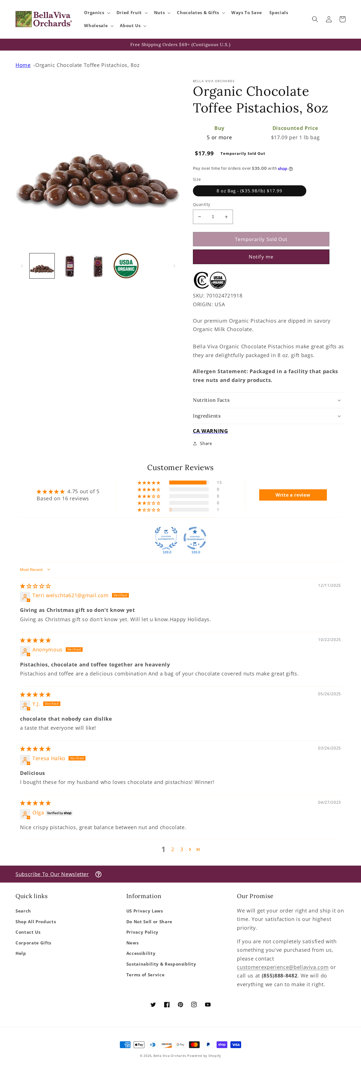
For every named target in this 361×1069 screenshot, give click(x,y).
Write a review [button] (293, 495)
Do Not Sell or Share (149, 922)
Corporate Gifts (33, 943)
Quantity (201, 204)
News (132, 943)
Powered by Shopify (204, 1055)
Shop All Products (36, 922)
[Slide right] (174, 266)
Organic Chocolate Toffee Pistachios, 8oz (87, 65)
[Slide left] (22, 266)
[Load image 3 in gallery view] (97, 265)
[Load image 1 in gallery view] (42, 265)
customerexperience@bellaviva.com (283, 967)
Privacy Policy (142, 932)
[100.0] (166, 538)
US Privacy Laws (144, 911)
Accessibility (141, 953)
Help (21, 953)
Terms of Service (145, 975)
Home (23, 65)
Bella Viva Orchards (169, 1055)
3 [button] (181, 849)
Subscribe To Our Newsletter (52, 874)
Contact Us (28, 932)
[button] (96, 12)
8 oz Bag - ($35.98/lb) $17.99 (249, 191)
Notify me (261, 256)
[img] (35, 586)
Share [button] (206, 443)
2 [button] (172, 849)
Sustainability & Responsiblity (161, 964)
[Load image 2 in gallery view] (70, 265)
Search (23, 911)
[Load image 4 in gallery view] (126, 265)
